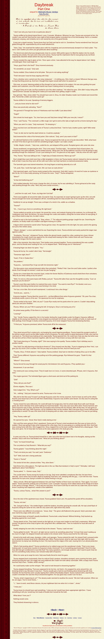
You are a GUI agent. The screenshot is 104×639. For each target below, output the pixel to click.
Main (34, 617)
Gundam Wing (48, 617)
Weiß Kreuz (56, 617)
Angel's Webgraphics (96, 627)
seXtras (75, 617)
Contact (80, 617)
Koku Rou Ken (44, 14)
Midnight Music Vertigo (48, 12)
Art (65, 617)
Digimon (62, 617)
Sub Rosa (69, 617)
